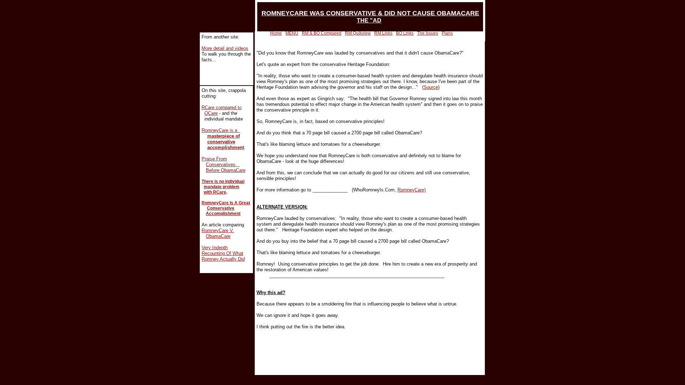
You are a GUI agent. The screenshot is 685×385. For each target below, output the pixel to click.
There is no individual (223, 181)
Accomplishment (223, 213)
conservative (221, 141)
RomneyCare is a (221, 130)
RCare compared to (222, 107)
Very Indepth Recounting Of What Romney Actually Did (223, 253)
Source (430, 87)
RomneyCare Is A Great (226, 202)
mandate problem (221, 186)
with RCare (215, 192)
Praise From (214, 158)
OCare (211, 113)
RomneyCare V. (218, 230)
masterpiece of (223, 136)
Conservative (220, 208)
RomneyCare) (411, 189)
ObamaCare (218, 236)
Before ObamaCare (225, 170)
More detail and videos (225, 48)
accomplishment (225, 147)
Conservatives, (223, 164)
